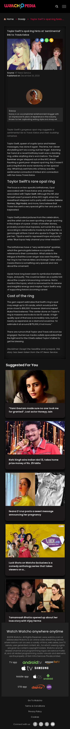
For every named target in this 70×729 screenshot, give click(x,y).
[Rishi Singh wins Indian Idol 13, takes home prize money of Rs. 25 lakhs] (35, 438)
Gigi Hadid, (21, 203)
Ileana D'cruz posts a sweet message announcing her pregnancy (31, 513)
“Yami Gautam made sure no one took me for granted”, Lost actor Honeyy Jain (34, 410)
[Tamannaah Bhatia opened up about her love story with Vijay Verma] (35, 595)
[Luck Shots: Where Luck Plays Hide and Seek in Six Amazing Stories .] (35, 540)
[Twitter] (42, 40)
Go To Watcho (35, 700)
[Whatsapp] (47, 40)
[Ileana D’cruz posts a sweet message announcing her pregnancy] (35, 489)
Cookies (35, 717)
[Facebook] (37, 40)
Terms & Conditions (35, 706)
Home (10, 19)
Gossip (21, 19)
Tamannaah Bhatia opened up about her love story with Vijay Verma (33, 619)
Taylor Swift (30, 193)
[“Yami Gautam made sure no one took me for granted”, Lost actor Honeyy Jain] (35, 386)
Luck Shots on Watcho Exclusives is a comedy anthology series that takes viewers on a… (30, 566)
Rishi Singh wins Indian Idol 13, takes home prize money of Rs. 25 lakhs (33, 461)
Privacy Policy (35, 711)
